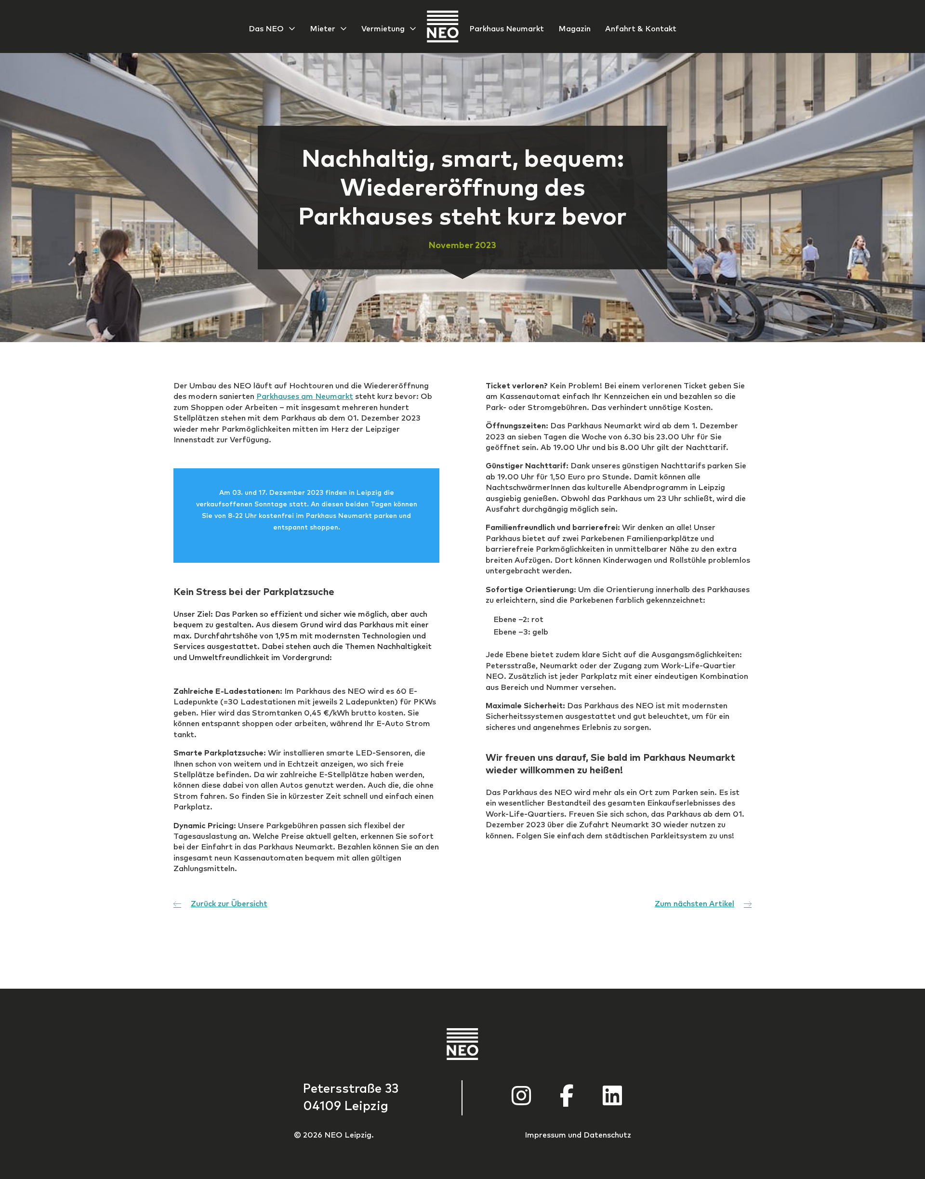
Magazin (574, 29)
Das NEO (266, 29)
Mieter (322, 29)
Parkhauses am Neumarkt (304, 396)
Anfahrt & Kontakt (640, 29)
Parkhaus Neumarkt (506, 29)
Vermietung (383, 29)
